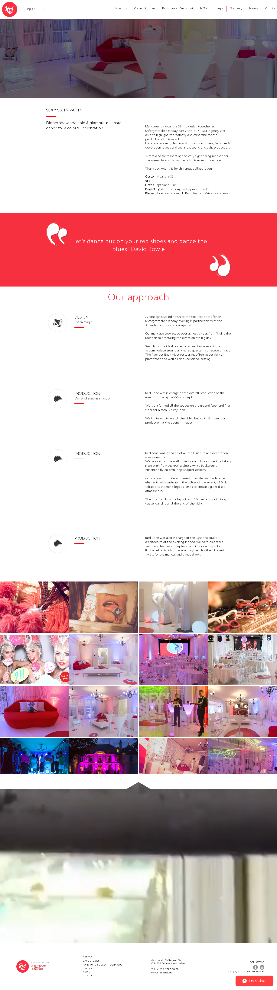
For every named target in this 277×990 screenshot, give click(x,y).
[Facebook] (255, 967)
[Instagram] (262, 967)
